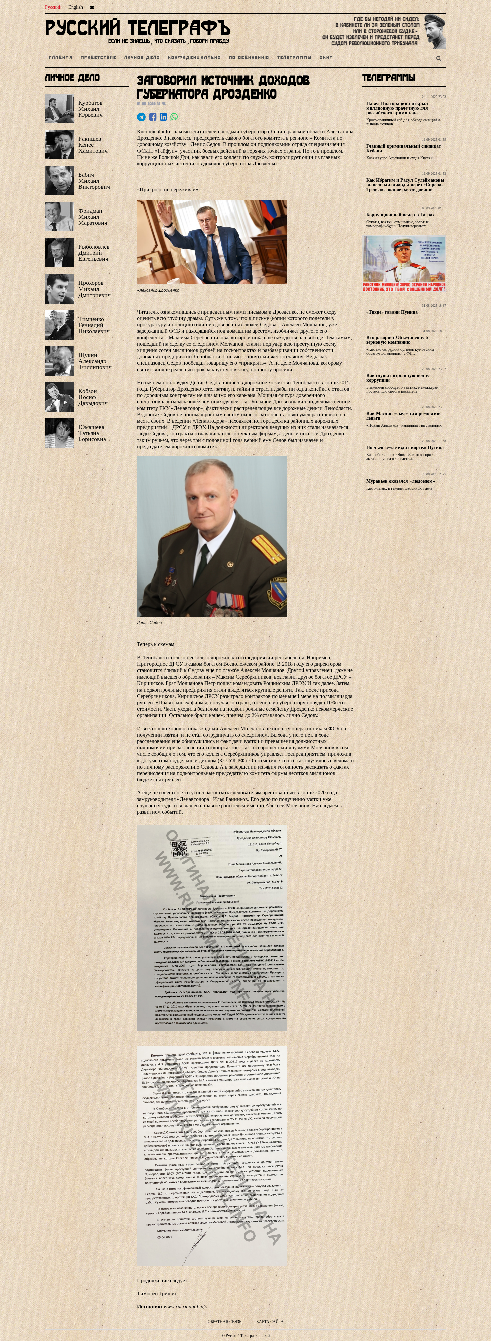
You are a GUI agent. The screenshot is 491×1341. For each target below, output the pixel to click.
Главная (61, 58)
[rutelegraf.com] (138, 46)
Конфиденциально (194, 58)
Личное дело (142, 58)
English (75, 7)
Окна (326, 58)
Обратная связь (224, 1321)
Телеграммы (294, 58)
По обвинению (249, 58)
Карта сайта (270, 1321)
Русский (53, 7)
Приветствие (98, 58)
